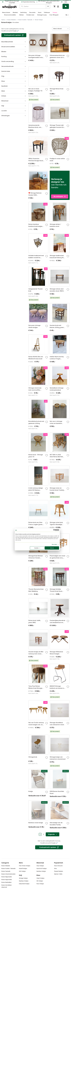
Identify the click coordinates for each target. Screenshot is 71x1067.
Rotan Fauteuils (5, 871)
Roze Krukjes (40, 883)
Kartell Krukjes (23, 868)
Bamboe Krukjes (41, 871)
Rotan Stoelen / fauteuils (25, 19)
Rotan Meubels (11, 19)
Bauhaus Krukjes (23, 881)
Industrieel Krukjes (24, 883)
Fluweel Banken (58, 871)
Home (3, 19)
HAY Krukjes (22, 871)
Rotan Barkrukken (6, 882)
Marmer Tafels (58, 874)
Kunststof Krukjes (42, 868)
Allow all (52, 547)
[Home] (9, 6)
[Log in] (58, 6)
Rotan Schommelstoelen (8, 874)
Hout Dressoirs (58, 865)
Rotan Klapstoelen (6, 877)
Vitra (55, 868)
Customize (36, 547)
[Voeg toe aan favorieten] (46, 56)
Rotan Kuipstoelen (6, 879)
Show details (54, 544)
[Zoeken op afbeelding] (48, 6)
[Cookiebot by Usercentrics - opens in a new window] (54, 530)
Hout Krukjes (40, 865)
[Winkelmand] (54, 6)
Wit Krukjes (40, 881)
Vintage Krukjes (23, 878)
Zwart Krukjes (40, 878)
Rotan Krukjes (39, 19)
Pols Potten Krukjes (24, 865)
